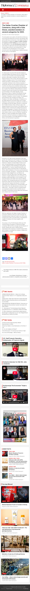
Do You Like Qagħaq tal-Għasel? (9, 329)
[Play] (4, 402)
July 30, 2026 (12, 471)
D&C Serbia (8, 320)
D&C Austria (8, 291)
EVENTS (4, 23)
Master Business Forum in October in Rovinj (16, 453)
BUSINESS (11, 458)
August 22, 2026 (12, 456)
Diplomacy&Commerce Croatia (18, 587)
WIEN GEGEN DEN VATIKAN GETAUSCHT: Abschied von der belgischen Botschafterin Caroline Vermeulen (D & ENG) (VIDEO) (14, 305)
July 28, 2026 (12, 479)
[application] (15, 396)
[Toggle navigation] (3, 9)
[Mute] (24, 402)
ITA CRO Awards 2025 (9, 261)
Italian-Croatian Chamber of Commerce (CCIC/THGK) (13, 263)
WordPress (25, 588)
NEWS (7, 23)
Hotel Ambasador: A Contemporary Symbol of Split (14, 330)
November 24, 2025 (6, 34)
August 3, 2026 (12, 464)
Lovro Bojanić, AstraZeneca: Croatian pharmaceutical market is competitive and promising (15, 276)
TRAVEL (18, 458)
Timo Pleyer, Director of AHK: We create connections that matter (15, 270)
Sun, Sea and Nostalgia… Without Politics (11, 332)
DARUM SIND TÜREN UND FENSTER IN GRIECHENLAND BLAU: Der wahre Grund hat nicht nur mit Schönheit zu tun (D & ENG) (14, 300)
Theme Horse (9, 588)
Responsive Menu (27, 1)
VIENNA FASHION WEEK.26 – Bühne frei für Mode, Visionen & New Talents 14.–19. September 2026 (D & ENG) (14, 296)
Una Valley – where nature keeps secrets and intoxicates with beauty (18, 476)
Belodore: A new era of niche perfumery (13, 554)
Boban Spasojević (15, 34)
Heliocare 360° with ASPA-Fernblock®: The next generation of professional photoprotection (18, 461)
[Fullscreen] (26, 402)
